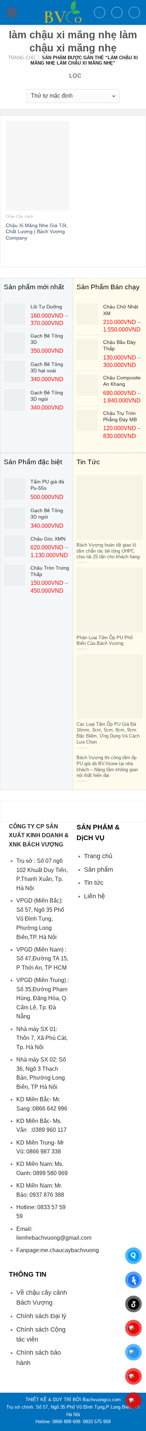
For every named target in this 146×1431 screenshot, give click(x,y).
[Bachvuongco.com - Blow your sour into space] (55, 12)
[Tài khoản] (117, 12)
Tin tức (93, 882)
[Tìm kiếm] (99, 12)
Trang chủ (21, 57)
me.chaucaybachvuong (69, 1250)
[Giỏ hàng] (134, 12)
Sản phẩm (98, 869)
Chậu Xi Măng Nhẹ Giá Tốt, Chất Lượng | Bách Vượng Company (37, 232)
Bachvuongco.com (102, 1399)
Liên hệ (94, 896)
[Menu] (11, 12)
